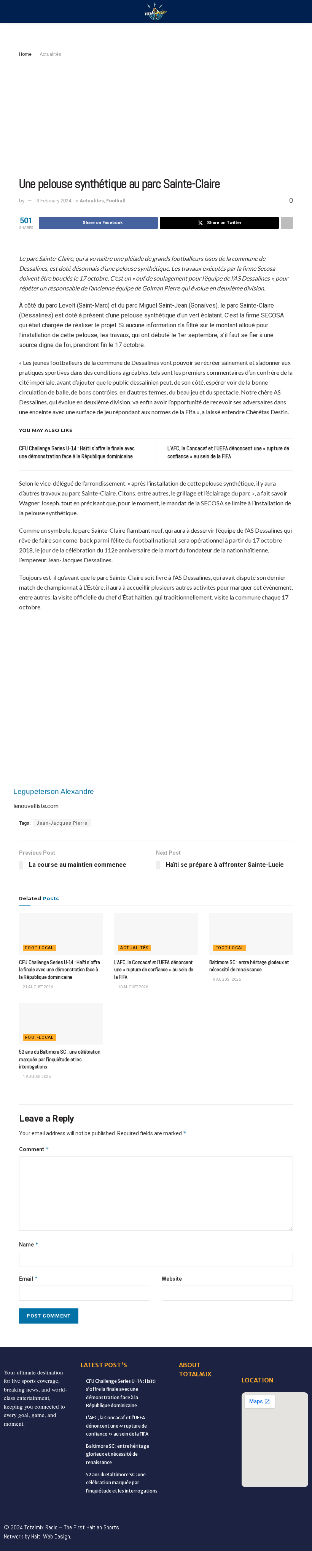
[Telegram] (252, 1539)
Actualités (50, 54)
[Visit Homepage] (156, 12)
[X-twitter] (236, 1524)
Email (28, 1278)
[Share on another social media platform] (287, 223)
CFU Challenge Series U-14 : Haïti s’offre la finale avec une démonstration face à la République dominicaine (59, 969)
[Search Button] (290, 11)
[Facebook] (172, 1524)
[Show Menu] (22, 11)
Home (25, 54)
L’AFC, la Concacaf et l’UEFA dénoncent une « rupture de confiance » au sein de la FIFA (153, 969)
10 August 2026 (132, 987)
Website (172, 1279)
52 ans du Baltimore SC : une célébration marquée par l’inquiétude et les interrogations (59, 1059)
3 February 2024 (54, 201)
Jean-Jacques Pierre (62, 823)
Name (29, 1244)
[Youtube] (268, 1524)
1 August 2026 (36, 1076)
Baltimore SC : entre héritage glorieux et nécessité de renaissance (249, 966)
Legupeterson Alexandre (53, 791)
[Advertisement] (156, 116)
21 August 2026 (37, 987)
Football (116, 201)
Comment (34, 1149)
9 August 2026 (226, 979)
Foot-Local (39, 947)
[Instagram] (252, 1524)
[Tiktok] (300, 1524)
